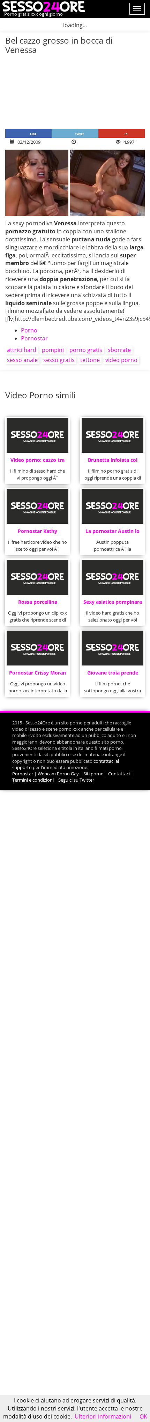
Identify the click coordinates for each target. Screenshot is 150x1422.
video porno (121, 360)
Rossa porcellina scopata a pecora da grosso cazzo (38, 604)
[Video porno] (42, 6)
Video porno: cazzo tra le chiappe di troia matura (37, 462)
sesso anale (22, 360)
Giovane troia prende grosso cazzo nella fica (113, 674)
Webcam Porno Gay (58, 773)
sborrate (119, 350)
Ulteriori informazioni (103, 1416)
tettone (90, 360)
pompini (53, 350)
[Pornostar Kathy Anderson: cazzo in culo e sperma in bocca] (38, 506)
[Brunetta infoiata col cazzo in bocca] (113, 435)
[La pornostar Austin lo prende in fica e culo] (113, 506)
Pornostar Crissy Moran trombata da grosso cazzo (37, 674)
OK (143, 1416)
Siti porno (93, 773)
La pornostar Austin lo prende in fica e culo (112, 533)
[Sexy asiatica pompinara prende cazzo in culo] (113, 577)
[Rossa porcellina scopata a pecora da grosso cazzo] (38, 577)
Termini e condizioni (33, 780)
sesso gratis (59, 360)
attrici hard (21, 350)
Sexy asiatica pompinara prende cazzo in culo (112, 604)
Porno (29, 330)
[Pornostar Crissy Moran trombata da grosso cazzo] (38, 648)
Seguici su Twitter (76, 780)
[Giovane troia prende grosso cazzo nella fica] (113, 648)
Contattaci (119, 773)
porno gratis (85, 350)
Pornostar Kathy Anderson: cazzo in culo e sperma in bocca (37, 533)
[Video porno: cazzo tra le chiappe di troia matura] (38, 435)
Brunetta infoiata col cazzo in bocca (112, 462)
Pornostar (34, 338)
